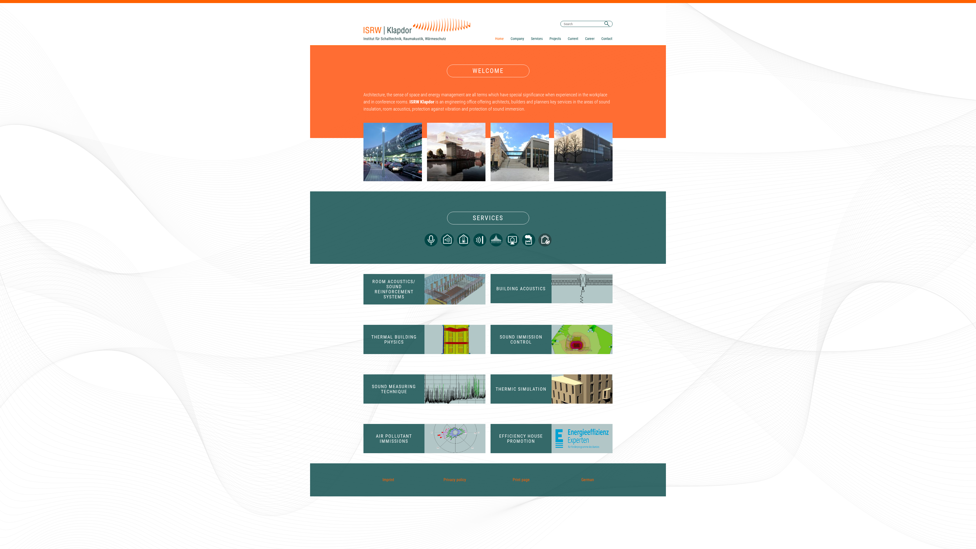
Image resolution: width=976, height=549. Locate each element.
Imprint (388, 479)
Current (573, 39)
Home (499, 39)
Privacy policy (455, 479)
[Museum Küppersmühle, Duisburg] (456, 152)
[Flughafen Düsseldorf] (392, 152)
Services (537, 39)
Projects (555, 39)
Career (589, 39)
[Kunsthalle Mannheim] (583, 152)
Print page (521, 479)
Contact (606, 39)
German (587, 479)
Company (517, 39)
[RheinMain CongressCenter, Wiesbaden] (520, 152)
